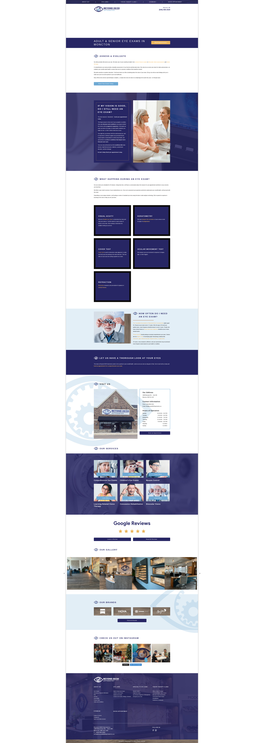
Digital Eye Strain (136, 693)
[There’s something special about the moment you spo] (103, 653)
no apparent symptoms (112, 126)
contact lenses (102, 287)
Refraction (101, 285)
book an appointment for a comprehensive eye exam (108, 366)
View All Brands (132, 620)
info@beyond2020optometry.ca (153, 406)
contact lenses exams (141, 62)
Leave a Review (112, 539)
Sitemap (95, 696)
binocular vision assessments (156, 62)
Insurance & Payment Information (101, 693)
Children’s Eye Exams (118, 693)
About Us (85, 1)
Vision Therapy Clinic (129, 1)
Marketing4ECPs (129, 741)
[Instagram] (156, 730)
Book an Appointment (154, 433)
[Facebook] (153, 730)
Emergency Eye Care (137, 696)
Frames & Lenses (98, 715)
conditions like (119, 145)
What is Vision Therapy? (158, 691)
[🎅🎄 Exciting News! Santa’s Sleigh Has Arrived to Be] (122, 653)
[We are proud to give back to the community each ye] (161, 653)
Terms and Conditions (98, 701)
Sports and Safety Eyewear (100, 719)
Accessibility (96, 698)
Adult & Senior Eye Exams (119, 691)
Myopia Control (136, 691)
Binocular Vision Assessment (159, 694)
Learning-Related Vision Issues (159, 693)
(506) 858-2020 (164, 10)
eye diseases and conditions (108, 124)
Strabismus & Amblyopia (158, 700)
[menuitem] (86, 2)
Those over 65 (137, 334)
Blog (95, 694)
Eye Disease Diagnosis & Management (141, 694)
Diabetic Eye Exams (117, 694)
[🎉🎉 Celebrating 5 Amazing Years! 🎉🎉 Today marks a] (141, 653)
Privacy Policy (97, 700)
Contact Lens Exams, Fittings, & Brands (122, 696)
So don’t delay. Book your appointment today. (110, 152)
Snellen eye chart (108, 219)
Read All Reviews (151, 539)
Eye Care (105, 1)
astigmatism (146, 221)
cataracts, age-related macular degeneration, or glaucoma (148, 338)
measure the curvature (148, 219)
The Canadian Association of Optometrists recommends (148, 323)
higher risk (140, 336)
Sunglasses (96, 717)
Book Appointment (175, 1)
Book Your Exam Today (106, 83)
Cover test (101, 252)
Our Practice (96, 691)
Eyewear (152, 1)
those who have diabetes (151, 329)
